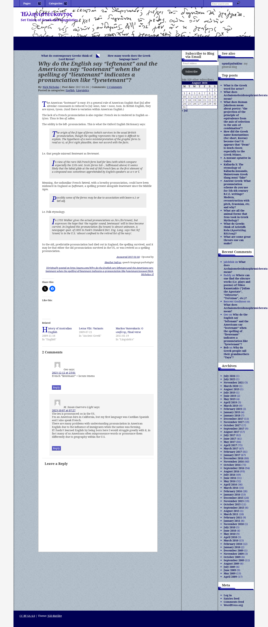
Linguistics (82, 90)
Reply (56, 387)
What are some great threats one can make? (237, 240)
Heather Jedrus (113, 262)
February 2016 (233, 491)
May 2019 (230, 399)
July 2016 (229, 474)
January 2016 (232, 494)
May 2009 (230, 573)
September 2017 (234, 428)
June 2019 (230, 395)
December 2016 (233, 458)
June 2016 (230, 478)
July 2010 (229, 527)
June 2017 (230, 438)
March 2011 (231, 514)
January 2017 (232, 455)
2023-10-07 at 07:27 (63, 410)
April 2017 (230, 445)
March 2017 (231, 448)
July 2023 (229, 379)
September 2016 (234, 468)
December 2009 (233, 550)
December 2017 (233, 418)
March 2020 (231, 386)
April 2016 (230, 484)
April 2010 (230, 537)
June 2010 (230, 530)
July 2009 (229, 567)
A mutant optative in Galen (237, 159)
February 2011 (233, 517)
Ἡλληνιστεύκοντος (46, 14)
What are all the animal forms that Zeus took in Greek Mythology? (236, 215)
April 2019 (230, 402)
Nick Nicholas (51, 87)
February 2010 (233, 544)
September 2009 (234, 560)
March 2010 (231, 540)
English (70, 90)
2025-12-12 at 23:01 (63, 372)
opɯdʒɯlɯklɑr (232, 63)
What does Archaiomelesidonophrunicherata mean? (245, 95)
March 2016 (231, 487)
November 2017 (234, 422)
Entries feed (231, 598)
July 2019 (229, 392)
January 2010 (232, 547)
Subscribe (191, 71)
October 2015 (232, 504)
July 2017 (229, 435)
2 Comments (114, 87)
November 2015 (234, 501)
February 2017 (233, 451)
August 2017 (231, 432)
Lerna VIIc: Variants (91, 328)
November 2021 (234, 382)
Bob (226, 347)
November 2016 (234, 461)
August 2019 (231, 389)
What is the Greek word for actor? (235, 87)
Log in (228, 595)
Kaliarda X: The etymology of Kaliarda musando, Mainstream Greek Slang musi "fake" (236, 171)
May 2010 (230, 534)
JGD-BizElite (55, 616)
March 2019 (231, 405)
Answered (128, 256)
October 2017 (232, 425)
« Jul (185, 110)
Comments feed (234, 602)
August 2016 (231, 471)
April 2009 (230, 576)
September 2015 (234, 507)
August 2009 (231, 563)
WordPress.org (233, 605)
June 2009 (230, 570)
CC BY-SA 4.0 (27, 616)
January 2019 (232, 412)
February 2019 (233, 409)
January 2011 (232, 520)
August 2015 (231, 511)
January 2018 (232, 415)
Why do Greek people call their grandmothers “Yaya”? (236, 352)
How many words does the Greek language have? (129, 57)
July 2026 (229, 376)
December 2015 (233, 497)
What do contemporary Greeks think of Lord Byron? (66, 57)
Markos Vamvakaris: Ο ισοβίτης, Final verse (129, 330)
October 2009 (232, 557)
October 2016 (232, 465)
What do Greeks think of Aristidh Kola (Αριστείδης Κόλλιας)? (235, 228)
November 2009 (234, 553)
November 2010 (234, 524)
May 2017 (230, 442)
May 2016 (230, 481)
